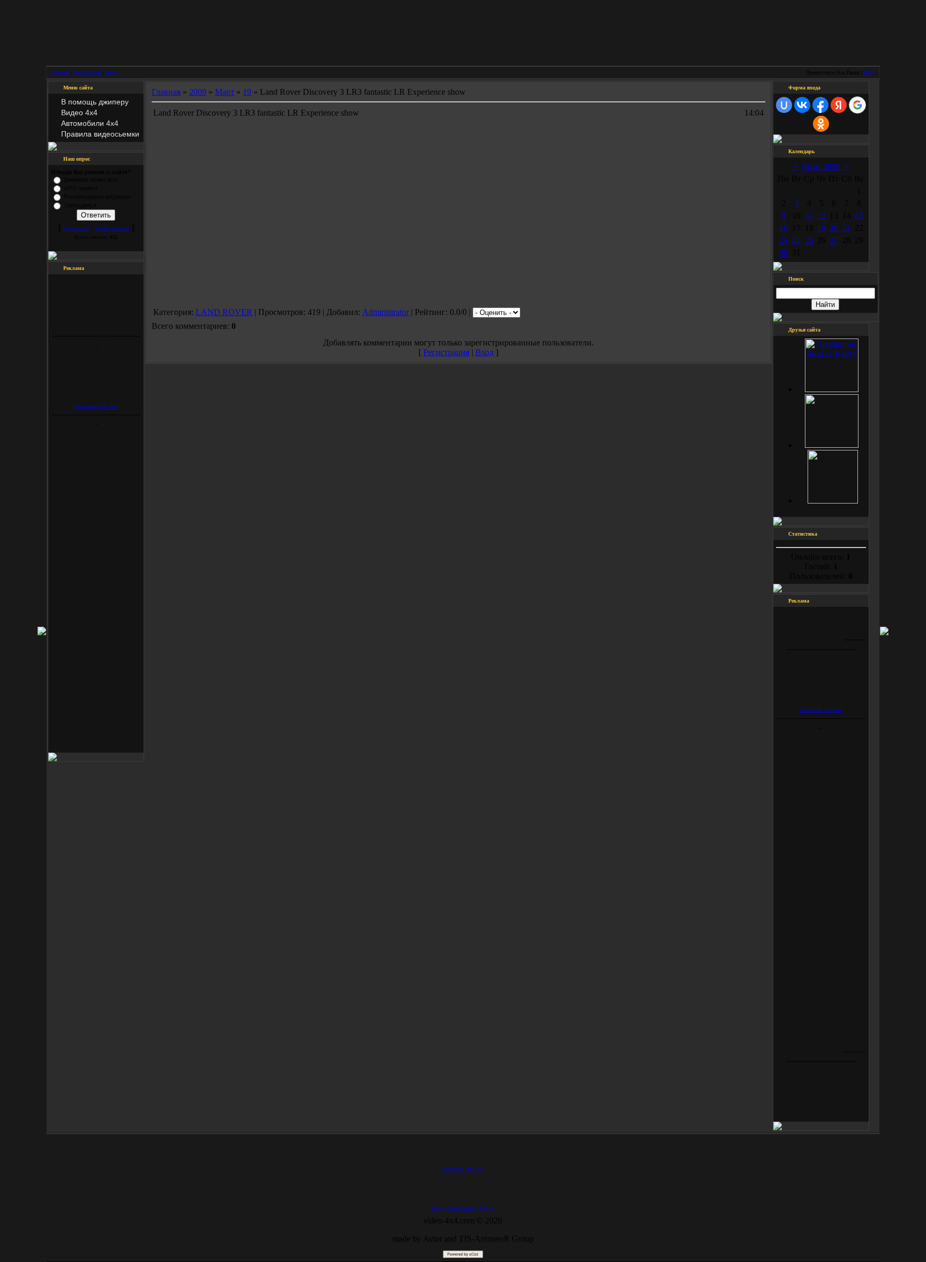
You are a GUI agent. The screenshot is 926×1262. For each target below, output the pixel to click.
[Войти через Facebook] (820, 105)
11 (809, 215)
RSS (869, 73)
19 (247, 91)
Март (224, 91)
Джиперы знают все (90, 179)
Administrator (385, 312)
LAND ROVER (224, 312)
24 (796, 240)
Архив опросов (112, 228)
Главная (61, 73)
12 (821, 215)
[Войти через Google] (857, 105)
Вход (111, 73)
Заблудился (80, 205)
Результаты (75, 228)
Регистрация (87, 73)
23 (783, 240)
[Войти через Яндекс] (839, 105)
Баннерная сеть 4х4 (96, 406)
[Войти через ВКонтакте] (802, 105)
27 (834, 240)
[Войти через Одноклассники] (821, 124)
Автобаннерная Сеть (462, 1208)
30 (783, 252)
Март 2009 (821, 166)
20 (834, 227)
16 (783, 227)
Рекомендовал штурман (97, 196)
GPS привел (80, 188)
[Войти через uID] (784, 105)
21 (846, 227)
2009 (197, 91)
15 (859, 215)
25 (809, 240)
